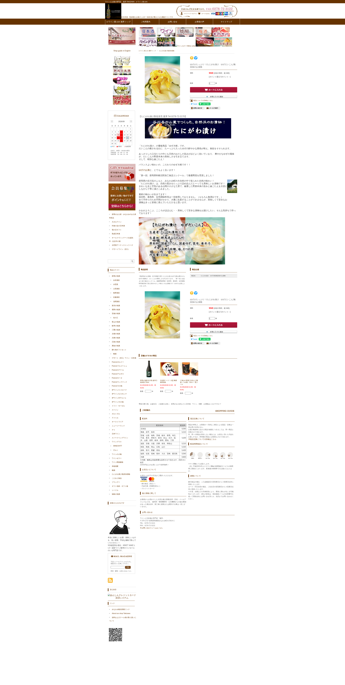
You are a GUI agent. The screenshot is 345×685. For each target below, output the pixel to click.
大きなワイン (117, 222)
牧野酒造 (116, 293)
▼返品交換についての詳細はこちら (202, 439)
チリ (113, 430)
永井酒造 (116, 280)
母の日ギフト (117, 230)
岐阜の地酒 (116, 326)
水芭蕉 (115, 284)
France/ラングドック (119, 382)
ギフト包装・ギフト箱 (120, 486)
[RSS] (110, 581)
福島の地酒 (116, 494)
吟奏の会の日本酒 (118, 226)
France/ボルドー (118, 362)
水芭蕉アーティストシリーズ (122, 245)
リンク (112, 603)
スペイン (115, 410)
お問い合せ (172, 22)
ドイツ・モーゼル (118, 406)
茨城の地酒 (116, 313)
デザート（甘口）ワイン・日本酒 (124, 358)
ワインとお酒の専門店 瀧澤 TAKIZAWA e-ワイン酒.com (126, 2)
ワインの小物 (117, 454)
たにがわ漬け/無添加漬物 (166, 50)
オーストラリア (117, 422)
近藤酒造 (116, 297)
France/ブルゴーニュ (119, 366)
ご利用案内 (145, 22)
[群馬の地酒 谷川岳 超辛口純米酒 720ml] (149, 377)
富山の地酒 (116, 322)
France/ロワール (118, 370)
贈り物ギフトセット (119, 350)
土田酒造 (116, 289)
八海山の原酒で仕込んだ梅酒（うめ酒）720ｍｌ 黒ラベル (189, 382)
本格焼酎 (115, 466)
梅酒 (114, 354)
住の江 (115, 318)
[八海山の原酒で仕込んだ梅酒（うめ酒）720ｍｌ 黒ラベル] (189, 374)
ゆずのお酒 (144, 170)
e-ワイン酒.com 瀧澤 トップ (119, 22)
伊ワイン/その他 (118, 402)
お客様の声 (199, 22)
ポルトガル (116, 414)
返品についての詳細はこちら (203, 100)
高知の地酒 (116, 346)
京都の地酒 (116, 334)
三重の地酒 (116, 330)
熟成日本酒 (116, 234)
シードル (115, 490)
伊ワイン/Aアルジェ (119, 398)
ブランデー (116, 482)
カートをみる (205, 13)
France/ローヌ (117, 378)
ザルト (115, 450)
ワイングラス (117, 442)
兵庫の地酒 (116, 338)
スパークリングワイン (120, 438)
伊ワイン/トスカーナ (119, 390)
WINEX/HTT (117, 446)
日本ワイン (116, 434)
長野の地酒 (116, 310)
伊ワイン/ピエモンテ (119, 394)
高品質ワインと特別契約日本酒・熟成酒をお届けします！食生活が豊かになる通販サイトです (139, 17)
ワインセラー (117, 458)
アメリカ (115, 418)
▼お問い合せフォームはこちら (151, 528)
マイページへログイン (191, 13)
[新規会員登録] (121, 210)
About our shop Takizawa (121, 613)
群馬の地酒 (116, 276)
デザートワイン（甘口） (121, 249)
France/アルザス (118, 374)
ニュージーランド (118, 426)
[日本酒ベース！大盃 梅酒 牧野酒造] (169, 374)
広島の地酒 (116, 342)
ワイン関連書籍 (117, 462)
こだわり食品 (117, 478)
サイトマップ (226, 22)
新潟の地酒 (116, 306)
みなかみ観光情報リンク (121, 609)
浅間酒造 (116, 301)
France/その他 (117, 386)
